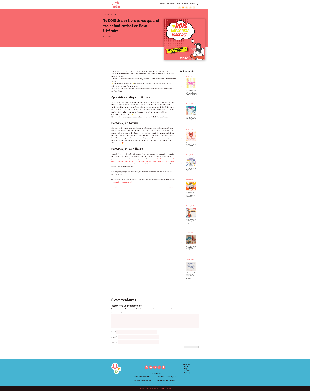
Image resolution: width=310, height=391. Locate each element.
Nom (113, 332)
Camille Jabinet (145, 377)
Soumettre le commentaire (191, 347)
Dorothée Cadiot (146, 380)
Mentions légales (145, 388)
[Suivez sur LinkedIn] (159, 367)
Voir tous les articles (110, 14)
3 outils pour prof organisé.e (191, 169)
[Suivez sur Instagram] (146, 367)
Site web (114, 342)
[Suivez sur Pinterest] (155, 367)
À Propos (185, 3)
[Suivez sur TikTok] (163, 367)
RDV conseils (171, 3)
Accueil (162, 3)
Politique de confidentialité (161, 388)
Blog (178, 3)
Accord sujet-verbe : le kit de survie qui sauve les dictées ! (191, 221)
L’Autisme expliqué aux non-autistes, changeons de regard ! (191, 248)
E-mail (114, 337)
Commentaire (116, 313)
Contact (192, 3)
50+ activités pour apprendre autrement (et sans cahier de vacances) (191, 92)
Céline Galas (170, 380)
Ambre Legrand (171, 377)
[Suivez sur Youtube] (151, 367)
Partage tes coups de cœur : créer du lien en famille (191, 144)
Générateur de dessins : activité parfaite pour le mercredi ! (191, 194)
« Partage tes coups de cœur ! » (122, 182)
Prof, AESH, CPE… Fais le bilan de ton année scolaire (191, 118)
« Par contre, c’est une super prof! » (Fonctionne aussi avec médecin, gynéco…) (191, 275)
